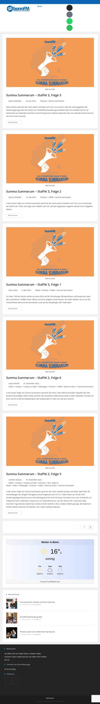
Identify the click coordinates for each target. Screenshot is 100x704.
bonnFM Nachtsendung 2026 (31, 617)
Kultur (15, 485)
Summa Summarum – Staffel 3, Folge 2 (33, 191)
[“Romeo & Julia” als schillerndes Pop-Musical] (11, 632)
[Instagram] (69, 8)
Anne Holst (13, 290)
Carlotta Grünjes (15, 480)
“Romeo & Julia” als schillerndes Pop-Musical (37, 632)
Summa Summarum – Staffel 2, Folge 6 (33, 378)
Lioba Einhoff (14, 383)
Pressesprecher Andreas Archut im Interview (37, 602)
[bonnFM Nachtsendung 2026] (11, 618)
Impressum (50, 698)
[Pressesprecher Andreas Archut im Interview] (11, 603)
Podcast (43, 101)
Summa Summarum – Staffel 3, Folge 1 (33, 284)
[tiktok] (15, 681)
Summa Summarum (56, 101)
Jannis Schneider (15, 101)
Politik (51, 197)
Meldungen (42, 386)
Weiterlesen (15, 121)
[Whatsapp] (69, 21)
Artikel (37, 290)
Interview (41, 483)
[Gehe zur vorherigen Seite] (77, 527)
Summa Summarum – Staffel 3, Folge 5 (33, 95)
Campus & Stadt (30, 386)
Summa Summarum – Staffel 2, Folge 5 (33, 474)
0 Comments (36, 605)
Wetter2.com (55, 582)
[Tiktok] (69, 14)
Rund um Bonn (70, 386)
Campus (18, 386)
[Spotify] (69, 28)
